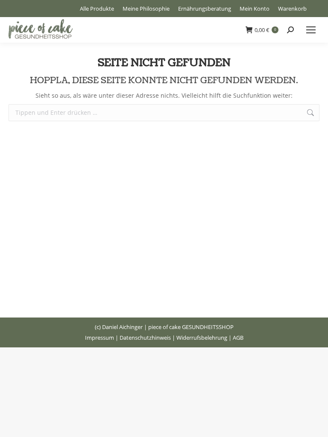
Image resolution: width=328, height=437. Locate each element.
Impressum (99, 337)
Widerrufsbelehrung (201, 337)
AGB (238, 337)
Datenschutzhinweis (145, 337)
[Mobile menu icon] (310, 29)
